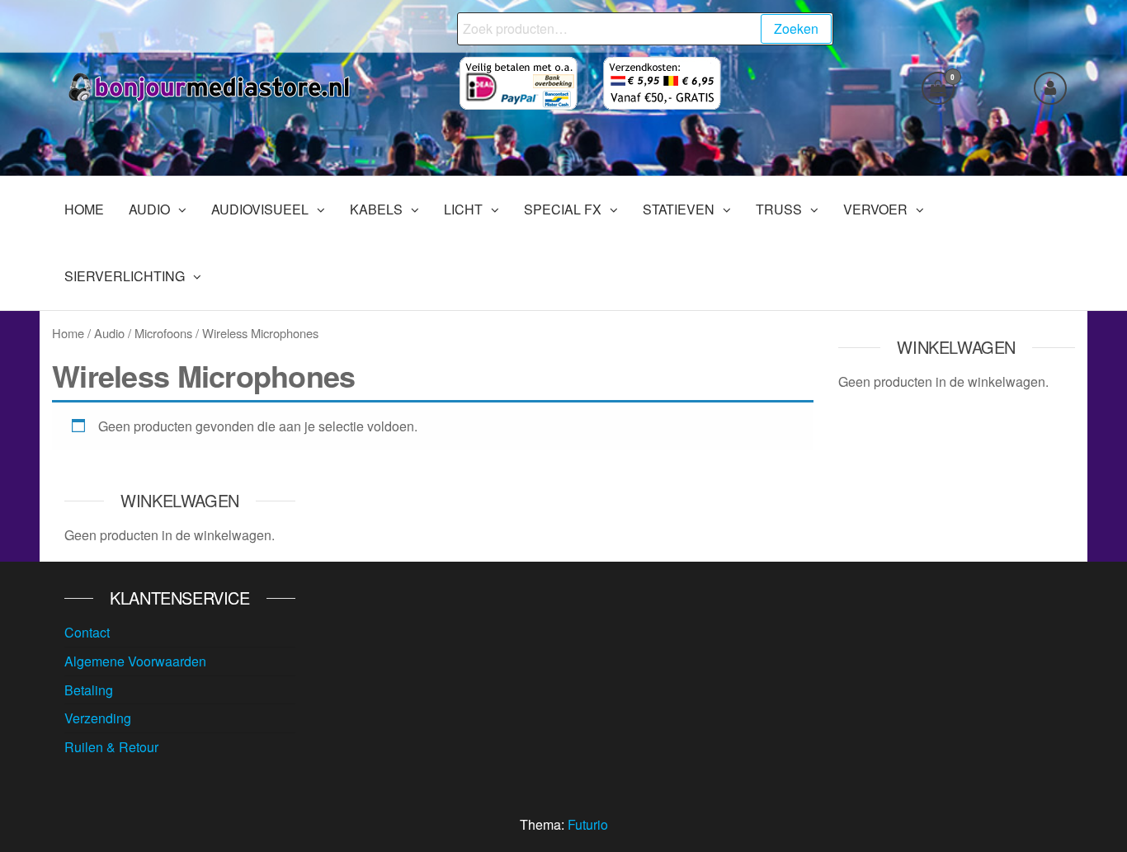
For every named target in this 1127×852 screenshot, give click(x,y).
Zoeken (796, 28)
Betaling (88, 689)
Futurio (588, 824)
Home (68, 332)
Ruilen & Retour (111, 746)
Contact (87, 632)
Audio (109, 332)
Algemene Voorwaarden (135, 661)
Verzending (97, 717)
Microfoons (163, 332)
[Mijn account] (1050, 88)
